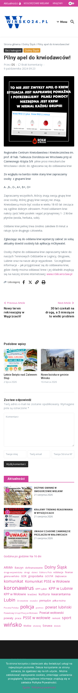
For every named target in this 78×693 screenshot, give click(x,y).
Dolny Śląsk (29, 44)
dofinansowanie (34, 567)
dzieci (34, 572)
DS (13, 64)
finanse (69, 572)
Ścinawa (47, 625)
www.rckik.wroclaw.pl (59, 274)
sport (66, 617)
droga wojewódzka (13, 572)
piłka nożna (59, 600)
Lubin (9, 600)
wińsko (13, 624)
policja (27, 606)
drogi (27, 572)
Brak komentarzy (31, 64)
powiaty (8, 618)
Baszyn (19, 567)
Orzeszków (22, 600)
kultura (44, 594)
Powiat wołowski (51, 612)
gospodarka (35, 576)
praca (18, 618)
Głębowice (61, 576)
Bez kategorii (13, 50)
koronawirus (19, 587)
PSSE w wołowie (36, 617)
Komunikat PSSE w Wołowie (47, 581)
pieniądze (45, 600)
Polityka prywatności (44, 687)
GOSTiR (49, 576)
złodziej (37, 626)
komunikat (13, 581)
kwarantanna (60, 594)
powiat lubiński (58, 607)
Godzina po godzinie (16, 556)
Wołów (27, 625)
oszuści (34, 600)
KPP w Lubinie (61, 588)
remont (56, 618)
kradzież (32, 594)
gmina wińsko (11, 576)
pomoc (40, 607)
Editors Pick (45, 572)
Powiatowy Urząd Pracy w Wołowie (21, 613)
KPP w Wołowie (15, 594)
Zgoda (26, 687)
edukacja (58, 572)
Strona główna (12, 44)
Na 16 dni (35, 556)
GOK (24, 576)
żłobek (57, 626)
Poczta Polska (11, 607)
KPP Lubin (41, 589)
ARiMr (8, 567)
